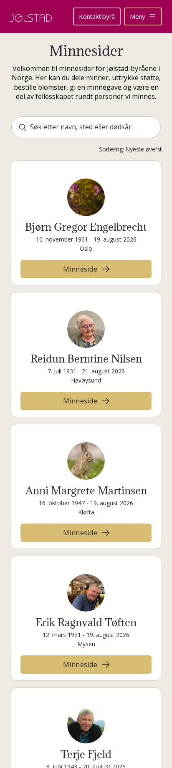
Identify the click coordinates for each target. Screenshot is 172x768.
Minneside (80, 269)
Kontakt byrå (97, 16)
